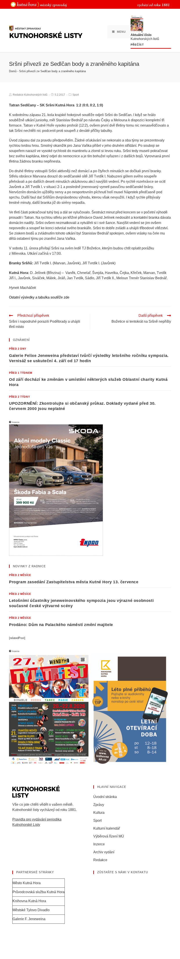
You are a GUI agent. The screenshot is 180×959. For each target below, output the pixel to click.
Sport (75, 94)
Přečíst (137, 44)
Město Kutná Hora (27, 883)
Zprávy (98, 805)
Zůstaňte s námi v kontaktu (122, 872)
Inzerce (99, 844)
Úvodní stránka (105, 797)
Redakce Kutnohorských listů (30, 94)
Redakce (100, 860)
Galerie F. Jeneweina (29, 919)
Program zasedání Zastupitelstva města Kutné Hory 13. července (74, 582)
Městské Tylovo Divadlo (31, 910)
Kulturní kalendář (106, 828)
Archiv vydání (103, 852)
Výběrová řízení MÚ (108, 836)
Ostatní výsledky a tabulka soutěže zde (39, 297)
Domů (12, 71)
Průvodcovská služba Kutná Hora (39, 892)
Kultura (98, 812)
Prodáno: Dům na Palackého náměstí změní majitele (61, 625)
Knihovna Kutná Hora (29, 901)
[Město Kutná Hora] (39, 4)
